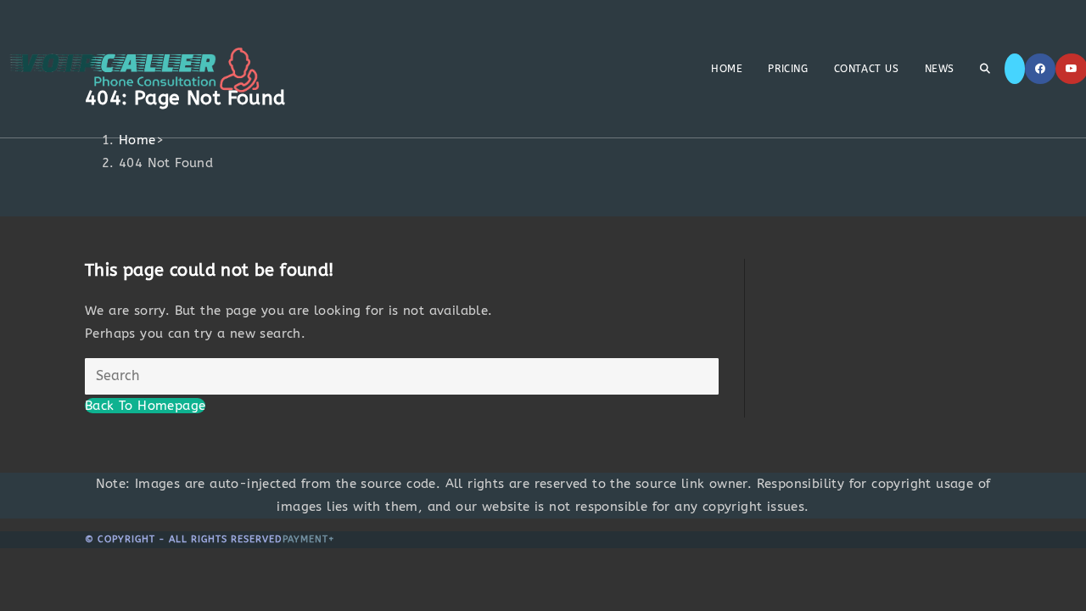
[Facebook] (1040, 68)
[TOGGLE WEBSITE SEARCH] (985, 68)
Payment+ (309, 539)
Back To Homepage (145, 405)
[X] (1015, 68)
